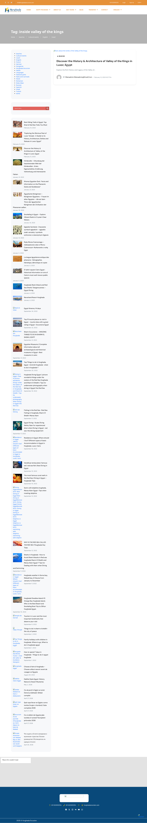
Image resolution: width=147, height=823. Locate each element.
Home (28, 10)
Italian (18, 70)
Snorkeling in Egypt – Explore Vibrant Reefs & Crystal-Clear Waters (35, 217)
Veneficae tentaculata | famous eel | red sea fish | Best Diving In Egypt (35, 465)
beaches (21, 37)
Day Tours (70, 10)
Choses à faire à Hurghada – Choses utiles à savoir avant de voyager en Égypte (35, 669)
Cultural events (33, 37)
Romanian (19, 81)
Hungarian (19, 66)
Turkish (18, 91)
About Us (57, 10)
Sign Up (132, 2)
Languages (20, 72)
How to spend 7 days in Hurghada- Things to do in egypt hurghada (36, 654)
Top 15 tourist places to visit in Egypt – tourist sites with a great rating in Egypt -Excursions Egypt (36, 322)
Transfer (92, 10)
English (45, 37)
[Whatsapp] (82, 809)
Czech (18, 58)
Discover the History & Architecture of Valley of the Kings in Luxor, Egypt (34, 151)
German (19, 64)
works (18, 93)
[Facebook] (66, 809)
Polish (18, 79)
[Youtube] (79, 809)
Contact (104, 10)
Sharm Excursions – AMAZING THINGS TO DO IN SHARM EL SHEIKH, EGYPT (35, 334)
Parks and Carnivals (22, 77)
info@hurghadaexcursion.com (25, 2)
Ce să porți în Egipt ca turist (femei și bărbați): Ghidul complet (34, 693)
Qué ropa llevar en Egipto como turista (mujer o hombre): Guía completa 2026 (36, 705)
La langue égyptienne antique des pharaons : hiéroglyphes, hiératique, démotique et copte (36, 260)
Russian (19, 85)
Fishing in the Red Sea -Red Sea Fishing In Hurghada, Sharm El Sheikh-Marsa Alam (35, 413)
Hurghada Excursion (23, 68)
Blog (81, 10)
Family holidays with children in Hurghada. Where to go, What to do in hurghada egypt (36, 642)
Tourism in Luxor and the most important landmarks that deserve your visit (35, 619)
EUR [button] (139, 2)
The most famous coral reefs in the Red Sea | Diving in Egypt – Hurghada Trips (35, 478)
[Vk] (75, 809)
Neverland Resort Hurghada (34, 297)
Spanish (19, 87)
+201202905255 (113, 2)
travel (54, 37)
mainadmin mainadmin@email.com (77, 77)
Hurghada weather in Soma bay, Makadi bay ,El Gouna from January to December (36, 578)
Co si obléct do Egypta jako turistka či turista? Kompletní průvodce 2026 (34, 717)
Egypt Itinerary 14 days (32, 308)
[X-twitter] (69, 809)
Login (124, 2)
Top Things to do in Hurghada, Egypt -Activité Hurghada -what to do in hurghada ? (36, 365)
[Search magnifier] (47, 108)
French (18, 62)
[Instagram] (72, 809)
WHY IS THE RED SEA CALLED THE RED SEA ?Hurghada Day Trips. (35, 545)
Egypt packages (42, 10)
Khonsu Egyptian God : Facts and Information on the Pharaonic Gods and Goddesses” (36, 184)
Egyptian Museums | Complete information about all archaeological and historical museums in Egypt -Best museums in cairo (35, 349)
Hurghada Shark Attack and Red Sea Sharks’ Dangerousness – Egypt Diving (35, 287)
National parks (21, 75)
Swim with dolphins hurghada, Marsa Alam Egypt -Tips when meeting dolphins (35, 490)
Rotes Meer (20, 83)
